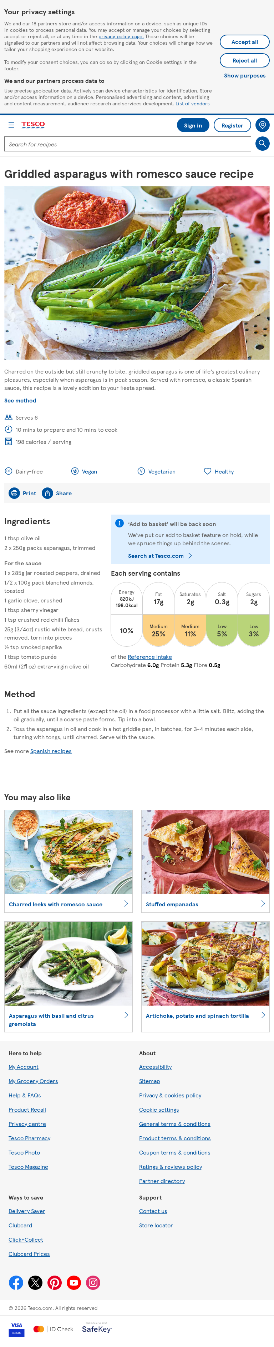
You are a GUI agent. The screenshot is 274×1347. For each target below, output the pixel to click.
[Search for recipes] (262, 143)
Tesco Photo (24, 1152)
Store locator (156, 1225)
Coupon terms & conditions (174, 1152)
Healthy (224, 471)
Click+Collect (26, 1239)
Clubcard (20, 1225)
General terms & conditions (174, 1124)
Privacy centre (27, 1124)
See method (20, 400)
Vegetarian (162, 471)
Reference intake (150, 656)
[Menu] (11, 125)
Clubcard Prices (29, 1254)
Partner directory (162, 1181)
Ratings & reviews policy (170, 1166)
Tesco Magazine (28, 1166)
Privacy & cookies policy (170, 1095)
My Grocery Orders (33, 1081)
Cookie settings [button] (159, 1109)
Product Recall (27, 1109)
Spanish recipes (51, 751)
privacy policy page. (121, 36)
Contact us (153, 1211)
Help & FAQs (25, 1095)
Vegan (89, 471)
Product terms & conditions (175, 1138)
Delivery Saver (27, 1211)
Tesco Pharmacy (29, 1138)
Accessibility (155, 1066)
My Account (24, 1066)
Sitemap (149, 1081)
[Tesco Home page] (33, 125)
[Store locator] (262, 125)
